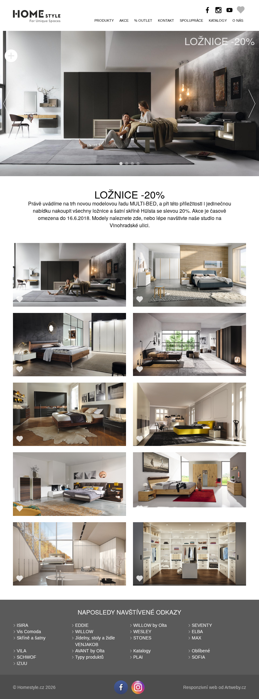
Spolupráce (191, 20)
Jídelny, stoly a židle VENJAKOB (95, 641)
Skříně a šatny (31, 638)
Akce (124, 20)
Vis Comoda (29, 632)
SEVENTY (202, 625)
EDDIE (81, 625)
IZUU (22, 664)
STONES (142, 638)
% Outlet (143, 20)
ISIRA (22, 625)
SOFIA (198, 657)
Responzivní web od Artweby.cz (214, 687)
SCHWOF (26, 657)
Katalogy (218, 20)
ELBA (197, 632)
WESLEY (142, 632)
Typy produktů (89, 657)
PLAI (138, 657)
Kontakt (166, 20)
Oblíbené (201, 651)
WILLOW (84, 632)
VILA (21, 651)
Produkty (104, 20)
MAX (196, 638)
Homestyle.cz (30, 687)
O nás (237, 20)
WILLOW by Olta (150, 625)
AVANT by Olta (90, 651)
